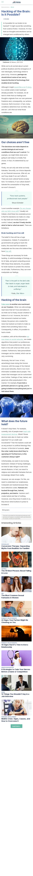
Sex (2, 593)
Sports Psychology (7, 667)
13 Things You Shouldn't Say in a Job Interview (15, 695)
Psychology (5, 544)
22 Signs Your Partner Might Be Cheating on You (14, 621)
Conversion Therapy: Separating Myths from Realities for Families (15, 547)
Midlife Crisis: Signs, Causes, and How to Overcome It (15, 720)
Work (3, 692)
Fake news (5, 304)
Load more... (16, 726)
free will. (8, 251)
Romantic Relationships (9, 618)
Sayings (3, 569)
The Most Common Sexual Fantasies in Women (12, 596)
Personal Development (8, 717)
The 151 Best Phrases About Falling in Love (16, 572)
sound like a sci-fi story (22, 87)
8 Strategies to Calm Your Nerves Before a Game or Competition (15, 670)
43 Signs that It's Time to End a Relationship (14, 646)
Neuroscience (5, 7)
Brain (12, 7)
